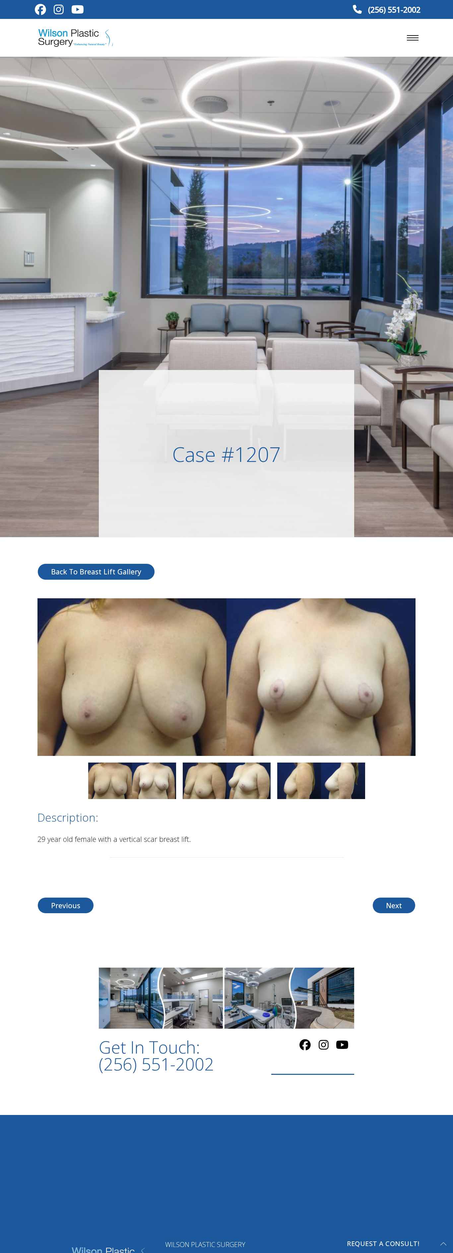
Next (394, 905)
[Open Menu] (413, 38)
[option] (226, 677)
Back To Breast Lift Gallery (96, 571)
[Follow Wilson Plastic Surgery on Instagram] (58, 11)
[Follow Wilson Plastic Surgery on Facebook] (40, 11)
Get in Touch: (156, 1055)
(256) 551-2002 (393, 9)
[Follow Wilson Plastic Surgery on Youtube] (77, 11)
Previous (65, 905)
